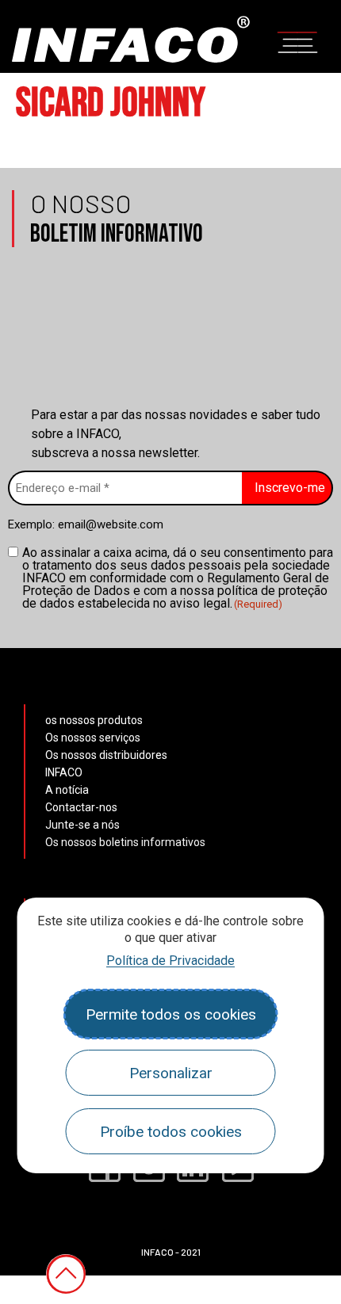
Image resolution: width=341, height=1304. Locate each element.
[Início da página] (66, 1274)
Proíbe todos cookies (171, 1132)
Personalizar (171, 1073)
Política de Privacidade (170, 960)
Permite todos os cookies (171, 1014)
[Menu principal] (297, 40)
